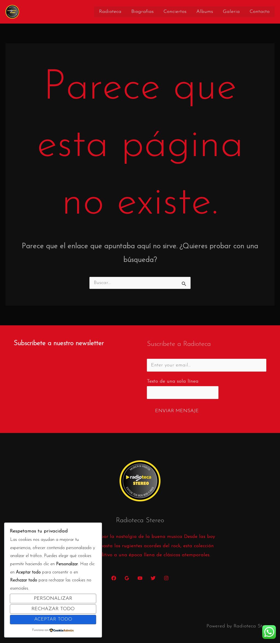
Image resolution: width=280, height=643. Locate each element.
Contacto (260, 11)
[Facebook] (113, 578)
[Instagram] (166, 578)
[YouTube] (140, 578)
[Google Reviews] (126, 578)
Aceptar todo (53, 619)
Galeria (231, 11)
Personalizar (53, 598)
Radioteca (110, 11)
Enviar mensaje (177, 411)
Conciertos (175, 11)
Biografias (142, 11)
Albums (204, 11)
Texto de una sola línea (173, 381)
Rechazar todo (53, 609)
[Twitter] (153, 578)
